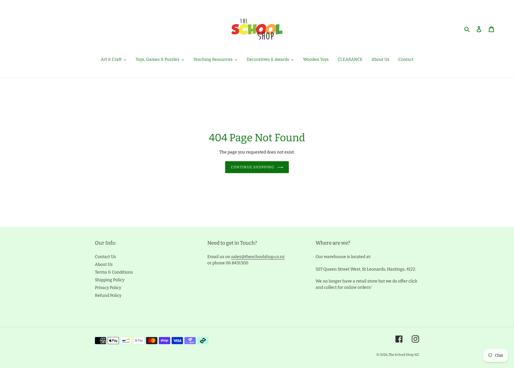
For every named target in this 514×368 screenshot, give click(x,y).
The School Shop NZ (403, 355)
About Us (104, 264)
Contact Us (105, 256)
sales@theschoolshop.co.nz (258, 256)
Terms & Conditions (114, 272)
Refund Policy (108, 295)
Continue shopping (252, 167)
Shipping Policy (109, 279)
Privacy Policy (108, 287)
